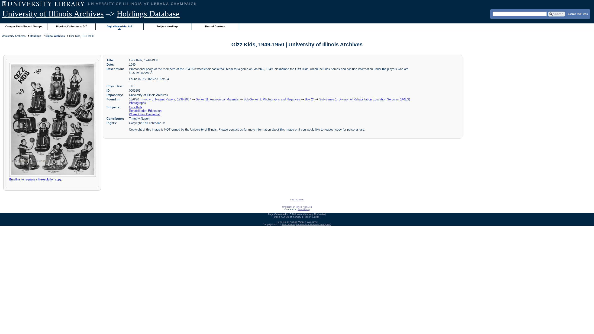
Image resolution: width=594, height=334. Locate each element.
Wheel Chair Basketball (144, 114)
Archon (293, 222)
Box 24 (309, 99)
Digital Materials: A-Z (119, 26)
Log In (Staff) (297, 199)
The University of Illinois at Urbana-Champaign (306, 224)
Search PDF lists (578, 13)
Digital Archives (55, 36)
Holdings (35, 36)
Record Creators (215, 26)
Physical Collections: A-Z (71, 26)
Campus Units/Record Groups (23, 26)
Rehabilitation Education (145, 110)
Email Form (304, 209)
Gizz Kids (135, 107)
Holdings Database (148, 13)
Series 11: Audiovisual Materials (217, 99)
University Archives (14, 36)
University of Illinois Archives (53, 13)
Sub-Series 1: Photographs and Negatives (272, 99)
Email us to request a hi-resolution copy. (35, 179)
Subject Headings (167, 26)
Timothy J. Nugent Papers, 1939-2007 (165, 99)
